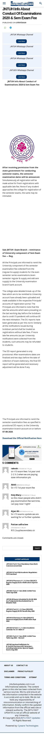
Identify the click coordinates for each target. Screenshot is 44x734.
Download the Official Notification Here (22, 438)
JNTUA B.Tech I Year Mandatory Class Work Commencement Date (21, 565)
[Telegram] (10, 27)
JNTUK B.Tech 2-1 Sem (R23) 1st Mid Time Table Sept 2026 (21, 592)
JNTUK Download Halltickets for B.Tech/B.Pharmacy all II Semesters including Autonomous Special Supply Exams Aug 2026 (19, 647)
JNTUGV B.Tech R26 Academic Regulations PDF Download (21, 573)
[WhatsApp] (4, 27)
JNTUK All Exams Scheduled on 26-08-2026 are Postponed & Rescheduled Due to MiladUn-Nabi (21, 601)
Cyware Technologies (28, 725)
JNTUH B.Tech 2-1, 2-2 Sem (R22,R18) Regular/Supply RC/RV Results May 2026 (20, 610)
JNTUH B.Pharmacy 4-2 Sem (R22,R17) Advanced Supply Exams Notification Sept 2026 (21, 619)
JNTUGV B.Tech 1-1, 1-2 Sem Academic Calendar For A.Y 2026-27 (20, 629)
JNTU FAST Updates (30, 717)
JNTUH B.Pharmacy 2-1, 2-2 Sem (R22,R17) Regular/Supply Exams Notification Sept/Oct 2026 (21, 582)
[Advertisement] (22, 111)
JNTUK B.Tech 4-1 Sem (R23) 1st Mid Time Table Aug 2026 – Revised (21, 637)
